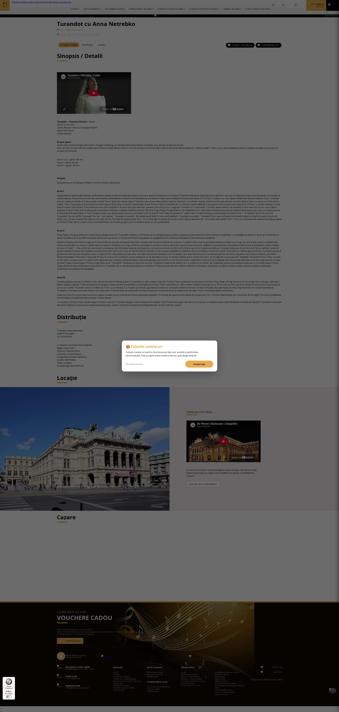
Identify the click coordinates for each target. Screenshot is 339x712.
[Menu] (13, 678)
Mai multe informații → (135, 364)
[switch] (9, 696)
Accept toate (199, 364)
